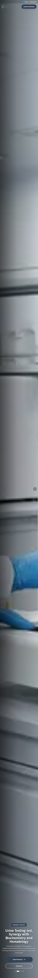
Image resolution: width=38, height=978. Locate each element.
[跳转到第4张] (23, 971)
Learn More (19, 966)
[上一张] (3, 489)
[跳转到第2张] (17, 971)
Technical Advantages (19, 959)
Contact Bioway (28, 7)
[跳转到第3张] (20, 971)
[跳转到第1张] (14, 971)
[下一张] (35, 489)
